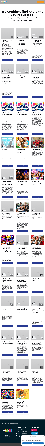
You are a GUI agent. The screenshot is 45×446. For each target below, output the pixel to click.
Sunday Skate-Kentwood (6, 371)
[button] (43, 436)
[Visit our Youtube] (9, 435)
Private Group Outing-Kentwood (22, 308)
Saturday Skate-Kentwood (21, 371)
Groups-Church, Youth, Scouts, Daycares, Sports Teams (7, 183)
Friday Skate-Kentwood (36, 371)
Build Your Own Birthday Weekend (7, 113)
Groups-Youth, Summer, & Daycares (21, 151)
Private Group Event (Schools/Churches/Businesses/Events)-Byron (28, 215)
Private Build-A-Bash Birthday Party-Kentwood (37, 42)
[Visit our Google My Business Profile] (7, 435)
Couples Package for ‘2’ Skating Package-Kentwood (37, 343)
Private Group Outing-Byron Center (36, 215)
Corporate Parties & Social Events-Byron (7, 42)
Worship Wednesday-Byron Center (7, 151)
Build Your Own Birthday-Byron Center (36, 114)
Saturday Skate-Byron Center (36, 279)
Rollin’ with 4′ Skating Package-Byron (7, 280)
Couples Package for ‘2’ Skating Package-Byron (22, 280)
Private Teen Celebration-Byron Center (37, 183)
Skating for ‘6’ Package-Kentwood (7, 342)
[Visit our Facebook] (6, 435)
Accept (33, 443)
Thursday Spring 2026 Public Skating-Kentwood (22, 402)
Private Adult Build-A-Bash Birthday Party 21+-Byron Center (7, 249)
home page (28, 20)
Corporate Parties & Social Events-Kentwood (22, 183)
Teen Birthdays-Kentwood (21, 76)
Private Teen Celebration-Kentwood (35, 77)
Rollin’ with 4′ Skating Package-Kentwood (22, 343)
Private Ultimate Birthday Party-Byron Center (22, 248)
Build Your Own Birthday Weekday (22, 113)
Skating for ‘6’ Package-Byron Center (36, 248)
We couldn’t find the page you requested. (10, 423)
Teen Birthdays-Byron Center (6, 214)
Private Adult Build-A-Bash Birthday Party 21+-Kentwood (21, 42)
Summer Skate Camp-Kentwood (37, 150)
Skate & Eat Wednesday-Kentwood (5, 402)
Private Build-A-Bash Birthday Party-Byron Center (6, 78)
